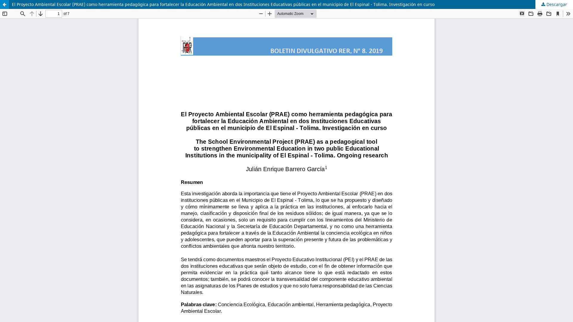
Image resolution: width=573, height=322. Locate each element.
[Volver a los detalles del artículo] (4, 4)
